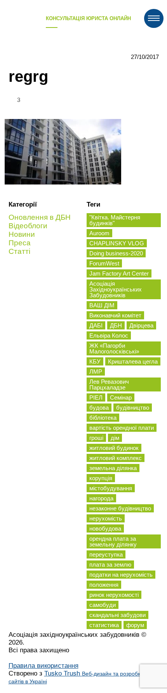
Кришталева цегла (133, 361)
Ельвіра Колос (108, 335)
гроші (96, 437)
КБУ (95, 361)
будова (99, 407)
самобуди (102, 605)
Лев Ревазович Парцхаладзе (109, 384)
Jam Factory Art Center (119, 273)
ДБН (116, 325)
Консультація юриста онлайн (88, 18)
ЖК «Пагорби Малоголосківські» (114, 348)
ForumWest (104, 263)
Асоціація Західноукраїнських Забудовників (115, 289)
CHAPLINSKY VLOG (116, 243)
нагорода (101, 498)
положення (103, 584)
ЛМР (95, 371)
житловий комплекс (115, 458)
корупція (100, 478)
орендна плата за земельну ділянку (113, 541)
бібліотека (103, 417)
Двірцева (141, 325)
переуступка (106, 554)
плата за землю (110, 564)
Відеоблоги (28, 226)
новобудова (105, 528)
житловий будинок (114, 448)
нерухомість (105, 518)
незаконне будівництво (120, 508)
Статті (19, 251)
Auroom (99, 233)
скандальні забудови (117, 615)
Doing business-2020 (116, 253)
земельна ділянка (113, 468)
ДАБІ (96, 325)
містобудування (110, 488)
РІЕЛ (96, 397)
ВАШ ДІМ (102, 305)
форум (135, 625)
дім (115, 437)
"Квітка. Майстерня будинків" (114, 220)
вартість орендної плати (121, 427)
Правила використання (43, 665)
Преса (20, 243)
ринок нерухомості (114, 594)
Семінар (121, 397)
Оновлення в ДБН (40, 217)
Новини (22, 234)
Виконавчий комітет (115, 315)
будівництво (132, 407)
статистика (104, 625)
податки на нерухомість (121, 574)
